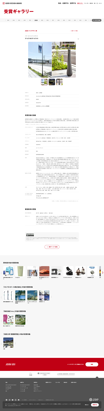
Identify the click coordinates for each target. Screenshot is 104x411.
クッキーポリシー (11, 405)
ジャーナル (58, 382)
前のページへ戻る (75, 30)
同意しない (87, 404)
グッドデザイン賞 (8, 386)
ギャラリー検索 (97, 20)
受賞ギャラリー (49, 382)
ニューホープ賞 (22, 389)
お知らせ (65, 382)
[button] (44, 82)
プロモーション (36, 389)
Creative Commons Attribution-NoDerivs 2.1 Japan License (46, 237)
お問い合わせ (73, 382)
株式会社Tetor (49, 96)
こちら (28, 239)
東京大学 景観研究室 (56, 96)
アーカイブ (7, 389)
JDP (31, 237)
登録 (92, 364)
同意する (95, 404)
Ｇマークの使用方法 (37, 386)
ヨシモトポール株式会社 (41, 96)
